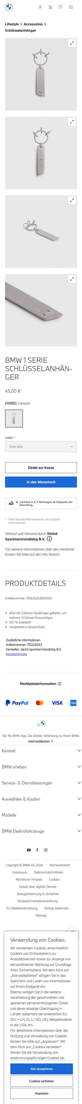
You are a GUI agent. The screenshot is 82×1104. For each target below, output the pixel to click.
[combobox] (41, 446)
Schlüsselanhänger (20, 30)
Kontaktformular (16, 654)
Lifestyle (12, 24)
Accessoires (33, 24)
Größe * (10, 437)
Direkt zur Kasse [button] (41, 467)
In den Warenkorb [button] (41, 482)
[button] (72, 43)
